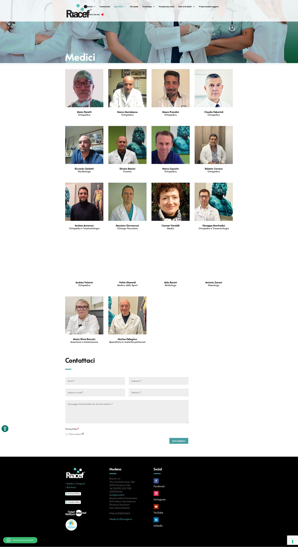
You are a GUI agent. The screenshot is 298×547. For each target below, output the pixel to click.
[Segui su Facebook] (156, 480)
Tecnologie (147, 6)
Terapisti (80, 483)
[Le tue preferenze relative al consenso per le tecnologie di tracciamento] (293, 542)
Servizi (90, 6)
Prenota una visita (166, 6)
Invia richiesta (178, 440)
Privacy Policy (74, 494)
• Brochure (70, 487)
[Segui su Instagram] (156, 493)
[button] (20, 540)
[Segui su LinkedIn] (156, 519)
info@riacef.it (116, 494)
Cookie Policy (74, 502)
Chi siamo (134, 6)
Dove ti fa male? (185, 6)
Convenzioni (105, 6)
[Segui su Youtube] (156, 506)
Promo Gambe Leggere (209, 6)
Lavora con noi (93, 14)
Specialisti (118, 6)
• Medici (69, 483)
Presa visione (75, 434)
